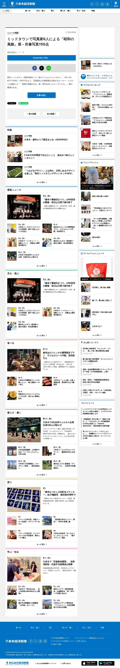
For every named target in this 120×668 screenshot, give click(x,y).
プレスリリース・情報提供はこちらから (90, 638)
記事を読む (41, 95)
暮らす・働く (65, 10)
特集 (93, 10)
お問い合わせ (81, 641)
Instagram (102, 4)
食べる (27, 10)
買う (52, 10)
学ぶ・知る (81, 10)
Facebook (92, 4)
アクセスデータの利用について (63, 641)
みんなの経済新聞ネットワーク (17, 663)
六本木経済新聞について (60, 638)
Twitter (97, 4)
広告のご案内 (57, 644)
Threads (107, 4)
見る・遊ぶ (40, 10)
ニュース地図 (13, 33)
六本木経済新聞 (22, 4)
